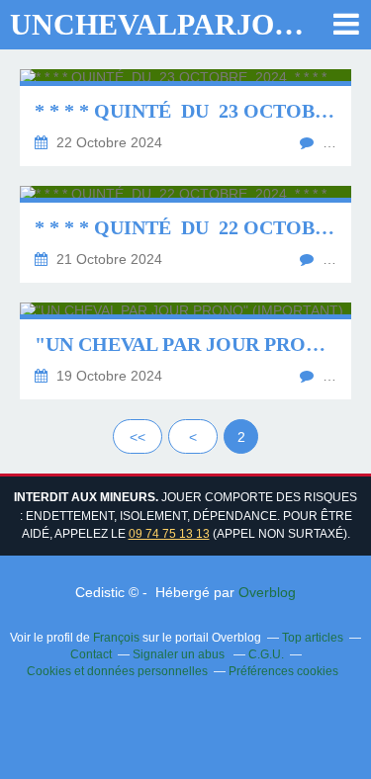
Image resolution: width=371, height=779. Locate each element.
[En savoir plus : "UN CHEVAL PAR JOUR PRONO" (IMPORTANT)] (185, 351)
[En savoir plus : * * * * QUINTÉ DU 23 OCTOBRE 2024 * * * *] (185, 117)
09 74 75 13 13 (169, 534)
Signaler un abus (180, 654)
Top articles (312, 638)
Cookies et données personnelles (117, 671)
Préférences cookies (283, 671)
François (116, 638)
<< (137, 437)
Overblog (267, 592)
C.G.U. (266, 654)
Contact (91, 654)
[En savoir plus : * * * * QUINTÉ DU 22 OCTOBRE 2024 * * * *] (185, 234)
